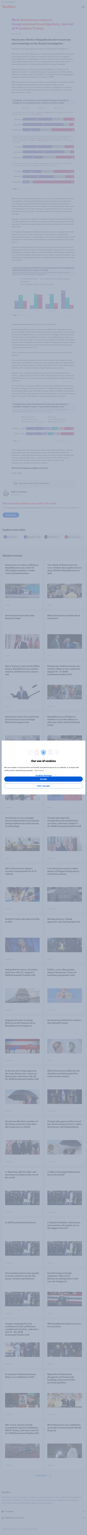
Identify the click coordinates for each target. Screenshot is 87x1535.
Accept (43, 779)
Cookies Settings (43, 775)
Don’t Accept (43, 786)
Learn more (39, 770)
